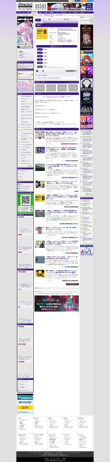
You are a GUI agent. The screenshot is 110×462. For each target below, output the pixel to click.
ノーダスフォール (86, 201)
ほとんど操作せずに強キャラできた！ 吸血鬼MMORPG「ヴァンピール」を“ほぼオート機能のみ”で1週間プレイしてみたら (25, 285)
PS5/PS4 (34, 12)
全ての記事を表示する (72, 284)
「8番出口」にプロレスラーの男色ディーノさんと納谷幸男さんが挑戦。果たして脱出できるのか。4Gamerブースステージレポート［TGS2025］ (62, 243)
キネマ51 (23, 158)
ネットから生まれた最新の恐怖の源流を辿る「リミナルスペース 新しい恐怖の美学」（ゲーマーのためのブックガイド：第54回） (62, 166)
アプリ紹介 (52, 442)
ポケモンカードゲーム (87, 222)
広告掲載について (23, 387)
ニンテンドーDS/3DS (38, 434)
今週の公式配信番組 (25, 106)
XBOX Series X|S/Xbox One (25, 186)
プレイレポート (26, 14)
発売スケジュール (39, 426)
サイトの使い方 (33, 0)
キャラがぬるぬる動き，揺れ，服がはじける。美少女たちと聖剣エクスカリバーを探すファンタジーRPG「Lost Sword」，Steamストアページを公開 (87, 133)
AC (70, 12)
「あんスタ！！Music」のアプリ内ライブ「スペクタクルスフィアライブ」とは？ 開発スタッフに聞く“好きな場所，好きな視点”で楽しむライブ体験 (25, 375)
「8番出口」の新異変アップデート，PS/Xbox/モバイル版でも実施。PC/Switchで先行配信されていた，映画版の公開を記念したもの (62, 197)
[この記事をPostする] (37, 71)
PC (23, 12)
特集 (21, 55)
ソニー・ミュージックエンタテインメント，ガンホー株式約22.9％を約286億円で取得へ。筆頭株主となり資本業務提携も (87, 139)
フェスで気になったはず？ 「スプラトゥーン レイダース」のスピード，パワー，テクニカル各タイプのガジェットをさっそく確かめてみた (25, 303)
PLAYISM (60, 32)
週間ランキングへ (89, 193)
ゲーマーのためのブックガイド (26, 130)
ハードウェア (63, 12)
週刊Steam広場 (24, 122)
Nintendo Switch (23, 190)
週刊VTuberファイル (25, 109)
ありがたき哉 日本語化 (26, 152)
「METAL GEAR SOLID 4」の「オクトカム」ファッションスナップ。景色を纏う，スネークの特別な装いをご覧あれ (25, 231)
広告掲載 (63, 458)
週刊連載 (22, 426)
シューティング (83, 442)
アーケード (80, 434)
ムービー (40, 14)
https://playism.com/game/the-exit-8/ (65, 28)
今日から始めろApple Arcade (27, 133)
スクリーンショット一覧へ (73, 82)
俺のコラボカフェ (25, 135)
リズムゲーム (82, 444)
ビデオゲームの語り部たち (26, 144)
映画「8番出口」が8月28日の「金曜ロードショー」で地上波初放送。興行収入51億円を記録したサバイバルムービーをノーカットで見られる (61, 134)
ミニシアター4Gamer (25, 147)
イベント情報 (82, 438)
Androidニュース (53, 438)
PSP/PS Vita (81, 418)
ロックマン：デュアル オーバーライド (87, 234)
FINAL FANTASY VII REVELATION (87, 209)
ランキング (90, 0)
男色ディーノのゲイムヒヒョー (26, 112)
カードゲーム (82, 441)
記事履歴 (84, 0)
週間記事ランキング (24, 170)
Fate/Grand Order (86, 218)
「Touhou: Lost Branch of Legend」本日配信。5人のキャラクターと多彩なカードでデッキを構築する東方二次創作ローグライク (87, 190)
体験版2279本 (29, 9)
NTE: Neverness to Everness (88, 214)
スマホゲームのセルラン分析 (26, 115)
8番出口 (22, 73)
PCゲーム (22, 184)
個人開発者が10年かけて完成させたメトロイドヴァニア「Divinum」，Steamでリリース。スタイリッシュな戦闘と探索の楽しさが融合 (87, 177)
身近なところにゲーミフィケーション (26, 155)
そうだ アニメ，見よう (26, 127)
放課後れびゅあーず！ (25, 160)
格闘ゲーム (81, 439)
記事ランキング (23, 429)
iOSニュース (52, 436)
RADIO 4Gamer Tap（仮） (26, 124)
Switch (40, 12)
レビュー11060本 (21, 9)
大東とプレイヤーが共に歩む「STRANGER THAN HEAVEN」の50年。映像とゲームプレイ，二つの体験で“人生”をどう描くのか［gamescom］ (25, 340)
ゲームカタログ (59, 14)
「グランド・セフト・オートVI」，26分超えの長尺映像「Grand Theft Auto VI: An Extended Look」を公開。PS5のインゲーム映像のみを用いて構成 (88, 158)
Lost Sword (85, 205)
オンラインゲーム (24, 419)
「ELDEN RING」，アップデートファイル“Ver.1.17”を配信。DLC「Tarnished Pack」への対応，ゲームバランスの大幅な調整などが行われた (87, 171)
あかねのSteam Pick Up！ (26, 163)
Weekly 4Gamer (24, 98)
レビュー (19, 14)
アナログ (75, 12)
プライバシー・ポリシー (55, 458)
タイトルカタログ (39, 427)
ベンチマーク (67, 444)
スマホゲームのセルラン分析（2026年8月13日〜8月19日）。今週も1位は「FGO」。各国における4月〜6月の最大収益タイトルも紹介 (88, 146)
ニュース (22, 53)
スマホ (45, 12)
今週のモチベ (24, 101)
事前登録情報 (52, 439)
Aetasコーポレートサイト (25, 390)
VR (57, 12)
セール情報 (52, 441)
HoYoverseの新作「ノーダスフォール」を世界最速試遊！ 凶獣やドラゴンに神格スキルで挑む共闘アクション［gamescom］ (87, 152)
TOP (19, 12)
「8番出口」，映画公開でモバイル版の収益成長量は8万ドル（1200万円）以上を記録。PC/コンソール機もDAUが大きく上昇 (61, 212)
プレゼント (22, 173)
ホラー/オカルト (61, 41)
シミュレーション (61, 38)
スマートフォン (52, 434)
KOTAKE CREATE (62, 33)
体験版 (21, 423)
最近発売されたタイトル (49, 14)
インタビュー (34, 14)
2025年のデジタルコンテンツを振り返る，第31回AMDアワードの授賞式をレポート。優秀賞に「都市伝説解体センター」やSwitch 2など (61, 149)
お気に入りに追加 (70, 70)
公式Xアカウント (24, 0)
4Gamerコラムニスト (25, 141)
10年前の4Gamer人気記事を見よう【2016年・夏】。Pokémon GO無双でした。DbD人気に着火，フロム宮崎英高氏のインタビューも (25, 266)
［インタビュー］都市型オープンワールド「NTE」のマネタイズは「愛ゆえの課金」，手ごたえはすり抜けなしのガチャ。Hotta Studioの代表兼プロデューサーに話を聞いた (87, 184)
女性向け (52, 12)
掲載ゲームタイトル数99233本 (25, 8)
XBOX (28, 12)
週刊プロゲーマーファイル (26, 103)
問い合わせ (40, 0)
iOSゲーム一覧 (52, 446)
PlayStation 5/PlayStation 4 (25, 188)
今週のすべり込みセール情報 (26, 119)
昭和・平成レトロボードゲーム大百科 (26, 139)
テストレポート (68, 438)
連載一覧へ (30, 166)
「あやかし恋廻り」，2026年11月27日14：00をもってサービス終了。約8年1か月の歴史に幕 (87, 165)
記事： (29, 74)
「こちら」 (62, 454)
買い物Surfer (23, 149)
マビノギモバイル (86, 229)
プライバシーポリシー (24, 381)
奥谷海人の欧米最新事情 (26, 96)
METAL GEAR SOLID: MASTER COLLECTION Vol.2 (88, 239)
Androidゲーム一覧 (53, 447)
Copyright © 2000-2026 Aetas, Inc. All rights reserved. (55, 460)
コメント (40, 70)
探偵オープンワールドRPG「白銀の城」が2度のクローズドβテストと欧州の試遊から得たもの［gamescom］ (25, 358)
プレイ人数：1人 (69, 41)
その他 (80, 446)
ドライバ (22, 179)
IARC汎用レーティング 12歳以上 (65, 40)
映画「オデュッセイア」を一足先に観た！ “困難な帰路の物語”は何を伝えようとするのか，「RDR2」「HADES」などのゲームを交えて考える (25, 248)
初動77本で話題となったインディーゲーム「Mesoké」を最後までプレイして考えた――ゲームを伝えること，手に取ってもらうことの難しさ (25, 321)
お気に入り (77, 0)
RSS (18, 0)
